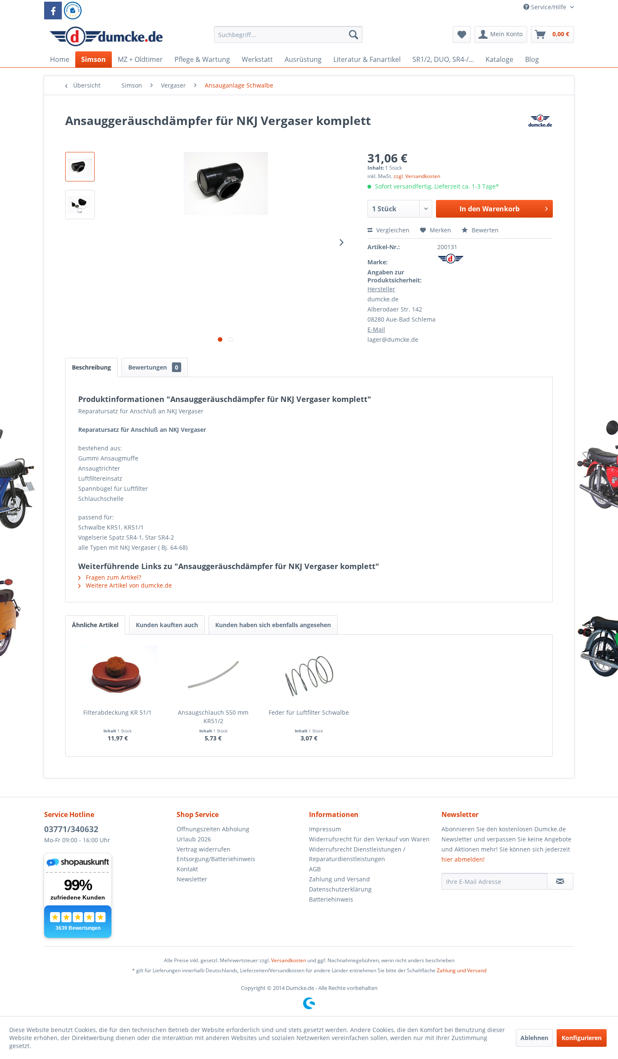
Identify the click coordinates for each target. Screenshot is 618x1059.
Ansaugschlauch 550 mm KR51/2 (213, 716)
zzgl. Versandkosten (417, 176)
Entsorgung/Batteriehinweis (216, 859)
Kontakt (187, 869)
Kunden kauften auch (167, 625)
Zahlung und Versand (339, 879)
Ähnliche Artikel (95, 625)
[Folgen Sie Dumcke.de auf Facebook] (53, 10)
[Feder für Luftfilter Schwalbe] (309, 674)
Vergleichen (392, 230)
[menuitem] (288, 38)
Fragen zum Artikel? (112, 577)
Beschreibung (91, 367)
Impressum (325, 829)
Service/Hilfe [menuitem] (548, 7)
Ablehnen (534, 1038)
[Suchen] (353, 34)
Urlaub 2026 (194, 839)
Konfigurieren (582, 1038)
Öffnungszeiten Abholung (213, 829)
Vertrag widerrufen (203, 849)
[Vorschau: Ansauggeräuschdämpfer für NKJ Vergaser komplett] (80, 166)
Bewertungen (153, 367)
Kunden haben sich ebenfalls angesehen (273, 625)
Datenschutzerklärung (340, 889)
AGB (315, 869)
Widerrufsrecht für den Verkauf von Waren (369, 839)
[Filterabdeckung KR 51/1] (117, 674)
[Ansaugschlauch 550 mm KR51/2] (213, 674)
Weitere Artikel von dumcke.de (128, 585)
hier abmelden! (463, 859)
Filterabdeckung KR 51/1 (117, 712)
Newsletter (192, 879)
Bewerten (484, 230)
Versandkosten (288, 960)
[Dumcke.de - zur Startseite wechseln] (106, 36)
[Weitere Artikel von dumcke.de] (540, 129)
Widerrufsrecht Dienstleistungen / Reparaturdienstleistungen (357, 854)
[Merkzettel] (462, 34)
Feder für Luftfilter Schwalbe (309, 712)
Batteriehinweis (331, 899)
